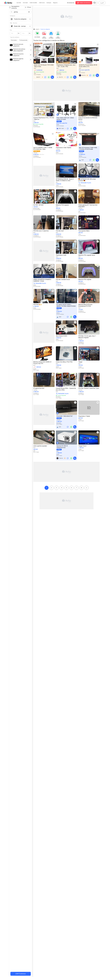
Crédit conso (42, 2)
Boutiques (49, 2)
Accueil (37, 29)
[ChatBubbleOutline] (45, 77)
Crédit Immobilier (33, 2)
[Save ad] (53, 44)
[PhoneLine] (52, 77)
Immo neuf (25, 2)
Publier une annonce (85, 2)
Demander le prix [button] (86, 183)
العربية (102, 2)
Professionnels (23, 40)
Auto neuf (19, 2)
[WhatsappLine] (48, 77)
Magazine (55, 2)
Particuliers (14, 40)
